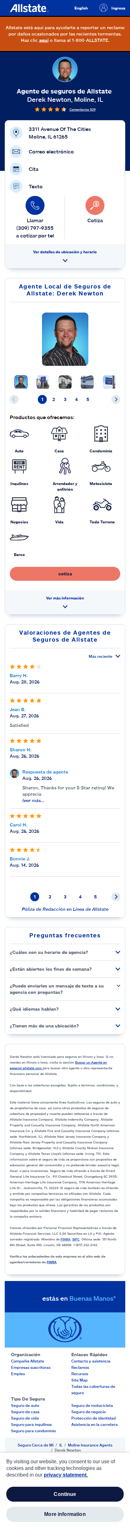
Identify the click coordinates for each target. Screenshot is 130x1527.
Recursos (79, 1373)
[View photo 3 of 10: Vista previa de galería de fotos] (65, 382)
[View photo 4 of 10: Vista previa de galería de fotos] (87, 382)
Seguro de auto (25, 1405)
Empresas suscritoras (30, 1367)
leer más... (33, 800)
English (81, 8)
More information (65, 1514)
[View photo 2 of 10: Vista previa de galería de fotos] (43, 382)
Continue (65, 1494)
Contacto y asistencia (90, 1361)
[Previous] (14, 399)
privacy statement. (66, 1475)
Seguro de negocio (88, 1411)
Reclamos (80, 1367)
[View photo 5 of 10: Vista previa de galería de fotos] (109, 382)
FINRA (65, 1239)
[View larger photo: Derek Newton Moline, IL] (65, 339)
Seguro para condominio (33, 1430)
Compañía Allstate (27, 1361)
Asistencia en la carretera (94, 1424)
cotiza (65, 573)
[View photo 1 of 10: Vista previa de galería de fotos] (21, 382)
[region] (65, 1490)
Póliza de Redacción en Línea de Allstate (65, 909)
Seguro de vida (25, 1418)
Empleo (18, 1373)
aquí (44, 40)
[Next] (115, 399)
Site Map (79, 1380)
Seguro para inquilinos (31, 1424)
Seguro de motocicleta (92, 1405)
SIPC (76, 1239)
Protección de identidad (93, 1418)
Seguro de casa (25, 1411)
